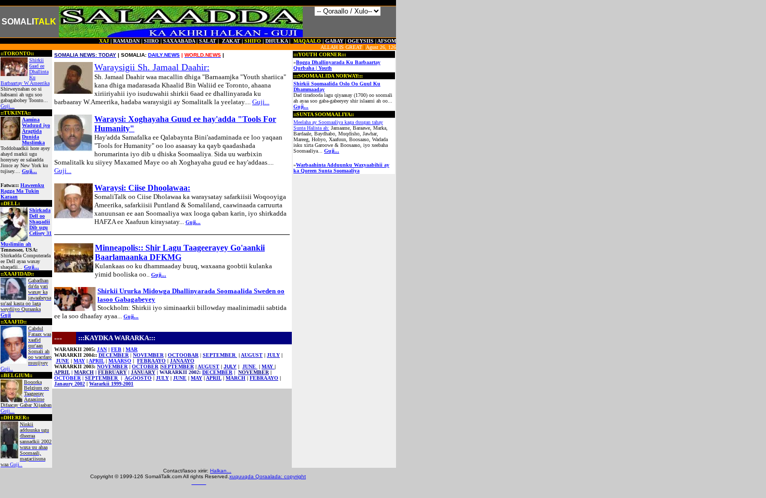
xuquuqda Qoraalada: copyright (267, 476)
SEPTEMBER (220, 355)
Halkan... (220, 471)
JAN (102, 349)
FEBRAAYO (151, 361)
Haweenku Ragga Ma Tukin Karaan (22, 191)
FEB (116, 349)
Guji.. (26, 444)
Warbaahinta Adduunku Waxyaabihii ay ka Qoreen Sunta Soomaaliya (341, 167)
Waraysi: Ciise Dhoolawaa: (142, 187)
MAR (132, 349)
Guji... (8, 106)
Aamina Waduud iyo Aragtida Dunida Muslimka (36, 131)
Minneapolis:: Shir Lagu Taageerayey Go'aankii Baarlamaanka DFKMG (180, 252)
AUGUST (252, 355)
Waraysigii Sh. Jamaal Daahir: (151, 67)
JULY (230, 366)
